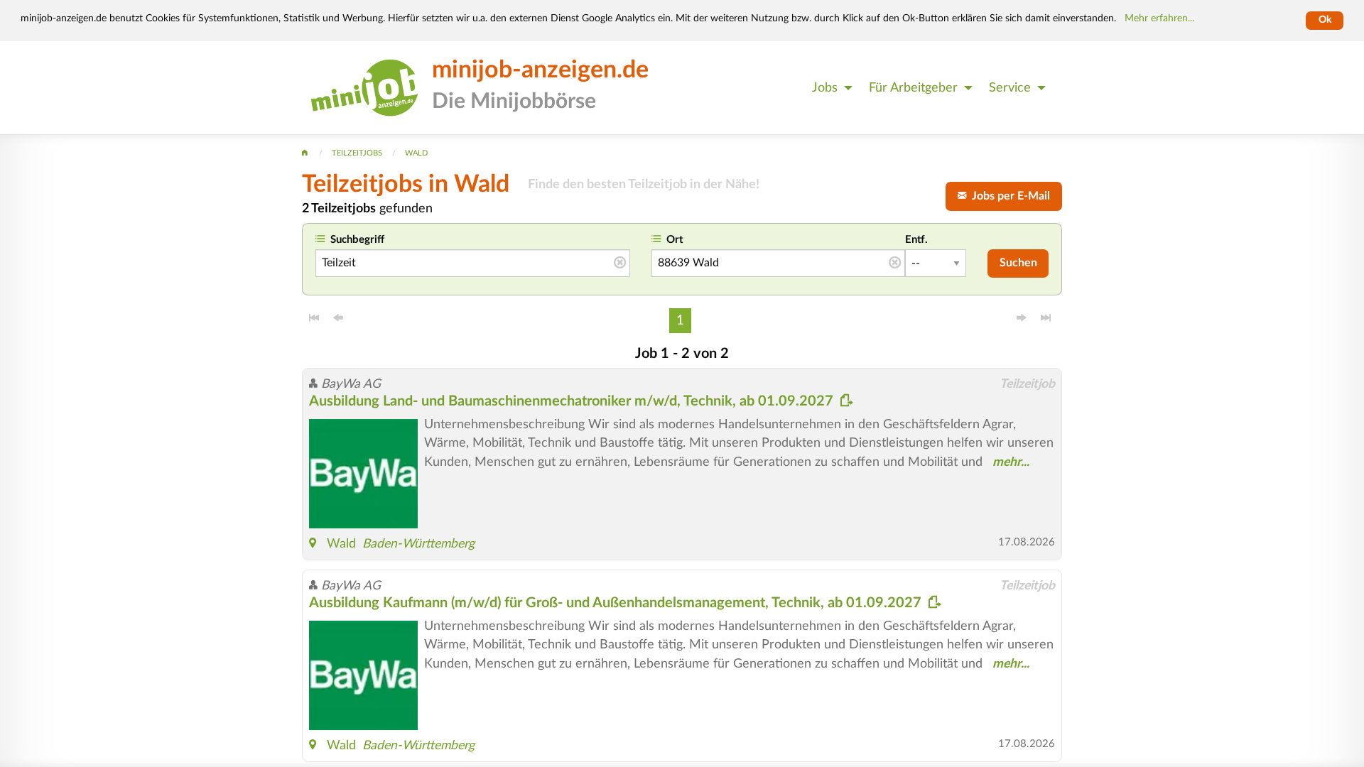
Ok (1325, 20)
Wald (341, 544)
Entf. (916, 239)
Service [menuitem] (1010, 88)
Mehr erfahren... (1159, 18)
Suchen (1018, 262)
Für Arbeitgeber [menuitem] (913, 88)
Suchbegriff (357, 239)
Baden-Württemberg (418, 544)
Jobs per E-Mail (1008, 196)
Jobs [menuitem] (825, 88)
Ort (674, 239)
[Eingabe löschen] (620, 263)
